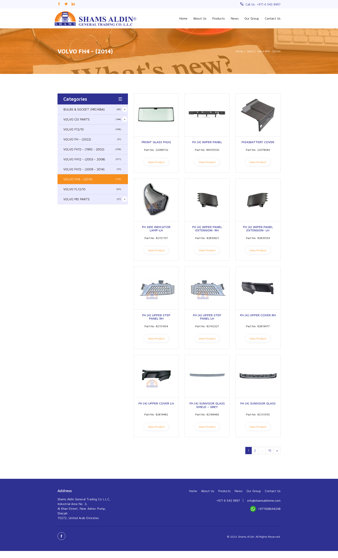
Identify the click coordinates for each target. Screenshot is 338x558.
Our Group (252, 18)
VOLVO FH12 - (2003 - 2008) (92, 159)
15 (269, 450)
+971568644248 (269, 508)
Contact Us (272, 18)
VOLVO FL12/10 (92, 189)
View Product (156, 162)
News (235, 18)
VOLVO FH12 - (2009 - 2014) (92, 169)
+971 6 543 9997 (228, 500)
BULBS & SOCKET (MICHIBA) (92, 109)
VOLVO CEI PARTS (92, 119)
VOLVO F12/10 (92, 129)
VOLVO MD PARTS (92, 199)
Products (218, 18)
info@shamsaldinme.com (263, 500)
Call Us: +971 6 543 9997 (262, 4)
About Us (199, 18)
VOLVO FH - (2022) (92, 139)
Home (183, 18)
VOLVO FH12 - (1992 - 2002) (92, 149)
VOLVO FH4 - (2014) (92, 179)
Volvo (250, 51)
